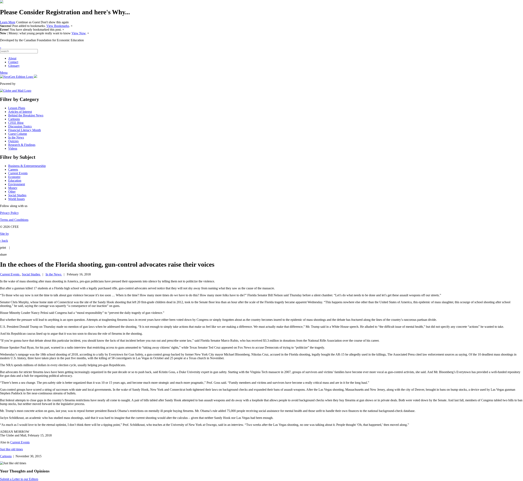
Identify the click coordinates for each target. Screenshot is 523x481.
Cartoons (14, 119)
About (12, 58)
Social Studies (17, 195)
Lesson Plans (16, 108)
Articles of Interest (20, 111)
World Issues (16, 199)
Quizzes (13, 141)
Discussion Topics (20, 126)
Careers (13, 169)
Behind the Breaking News (25, 115)
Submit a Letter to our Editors (19, 479)
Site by (4, 233)
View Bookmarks (57, 26)
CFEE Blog (15, 122)
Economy (14, 177)
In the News (16, 137)
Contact (13, 62)
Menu (4, 72)
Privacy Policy (9, 213)
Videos (12, 148)
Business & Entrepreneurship (27, 166)
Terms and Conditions (14, 219)
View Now (79, 33)
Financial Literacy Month (24, 130)
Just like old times (11, 449)
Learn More (7, 22)
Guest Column (17, 133)
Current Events (18, 173)
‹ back (4, 240)
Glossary (14, 65)
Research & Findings (21, 145)
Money (12, 188)
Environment (16, 184)
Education (14, 180)
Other (12, 191)
